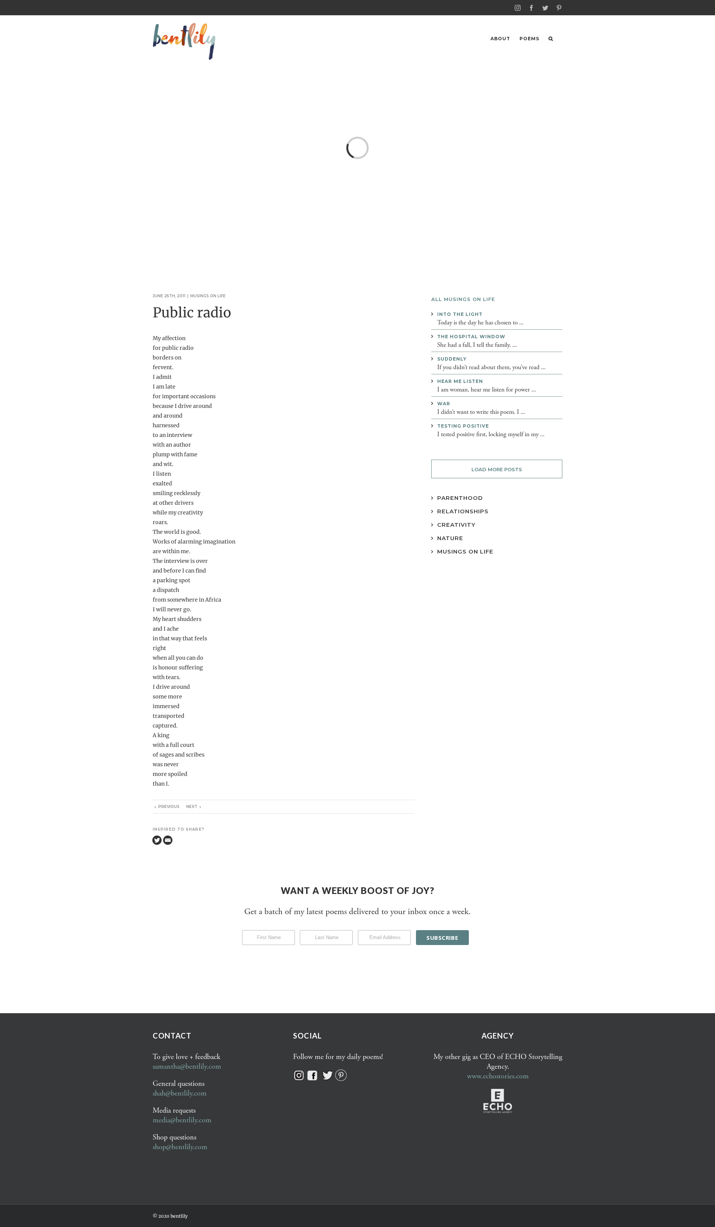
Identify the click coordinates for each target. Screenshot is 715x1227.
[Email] (167, 840)
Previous (168, 806)
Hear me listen (460, 381)
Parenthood (460, 497)
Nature (450, 538)
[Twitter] (157, 840)
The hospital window (471, 336)
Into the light (460, 314)
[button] (551, 38)
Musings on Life (465, 551)
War (443, 403)
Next (191, 806)
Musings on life (208, 296)
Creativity (456, 524)
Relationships (463, 511)
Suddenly (452, 359)
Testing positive (463, 426)
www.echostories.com (498, 1076)
